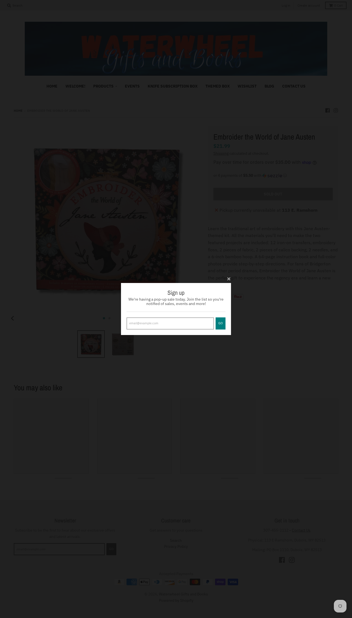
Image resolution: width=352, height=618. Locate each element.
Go (220, 323)
